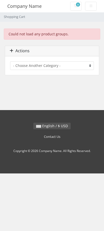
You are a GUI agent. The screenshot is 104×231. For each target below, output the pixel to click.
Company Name (24, 6)
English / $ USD (54, 125)
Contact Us (52, 137)
